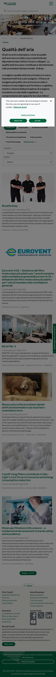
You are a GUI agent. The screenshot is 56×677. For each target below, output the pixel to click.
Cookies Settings (28, 115)
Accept (38, 121)
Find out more (20, 107)
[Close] (51, 101)
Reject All (18, 121)
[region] (28, 112)
